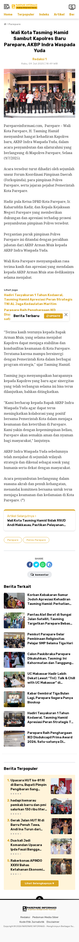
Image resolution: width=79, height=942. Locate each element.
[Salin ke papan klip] (49, 565)
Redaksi (25, 917)
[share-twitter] (36, 565)
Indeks (44, 14)
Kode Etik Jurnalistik (32, 921)
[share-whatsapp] (43, 565)
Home (8, 14)
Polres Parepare (36, 539)
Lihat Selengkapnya (38, 883)
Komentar (41, 574)
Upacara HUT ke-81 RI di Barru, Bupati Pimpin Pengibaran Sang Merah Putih (29, 785)
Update (54, 315)
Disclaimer (53, 921)
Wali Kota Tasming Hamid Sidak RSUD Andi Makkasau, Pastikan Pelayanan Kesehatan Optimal (36, 523)
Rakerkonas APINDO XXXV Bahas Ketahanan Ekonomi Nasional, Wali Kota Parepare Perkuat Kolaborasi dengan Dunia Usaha (27, 865)
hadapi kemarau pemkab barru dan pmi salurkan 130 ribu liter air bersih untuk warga (28, 805)
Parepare (12, 539)
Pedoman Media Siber (45, 917)
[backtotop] (39, 900)
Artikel (59, 14)
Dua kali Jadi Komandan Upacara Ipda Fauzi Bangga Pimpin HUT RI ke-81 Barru (26, 845)
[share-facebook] (30, 565)
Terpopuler (25, 14)
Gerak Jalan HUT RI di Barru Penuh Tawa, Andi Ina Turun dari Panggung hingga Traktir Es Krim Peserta (29, 825)
